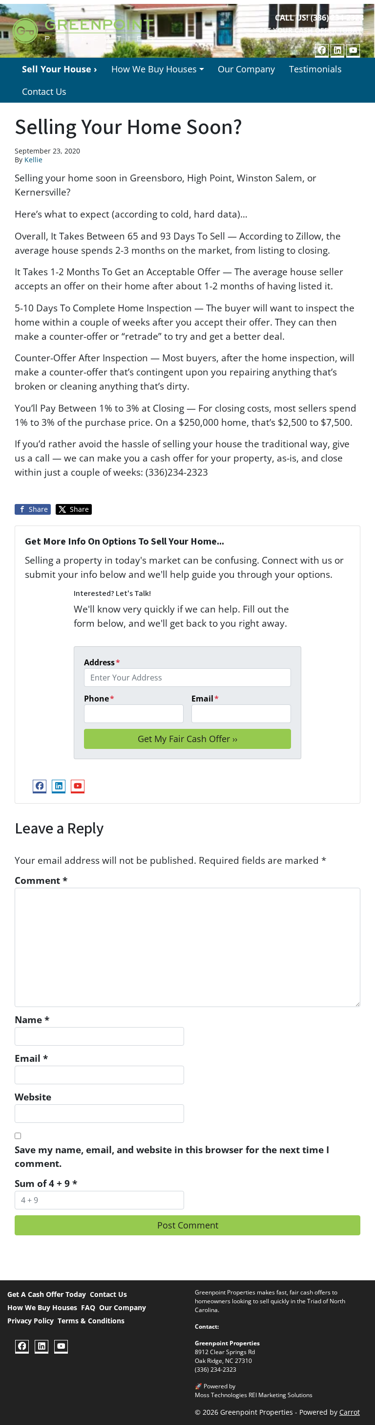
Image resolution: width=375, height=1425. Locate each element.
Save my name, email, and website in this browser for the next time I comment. (172, 1156)
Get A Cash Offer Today (46, 1294)
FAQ (88, 1307)
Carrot (349, 1412)
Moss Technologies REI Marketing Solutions (253, 1395)
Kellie (33, 159)
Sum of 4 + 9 (46, 1183)
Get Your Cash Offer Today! (311, 30)
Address (102, 662)
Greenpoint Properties (227, 1343)
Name (32, 1019)
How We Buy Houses (154, 69)
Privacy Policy (30, 1320)
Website (33, 1096)
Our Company (246, 69)
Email (205, 698)
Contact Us (44, 91)
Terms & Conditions (91, 1320)
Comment (41, 880)
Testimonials (315, 69)
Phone (99, 698)
